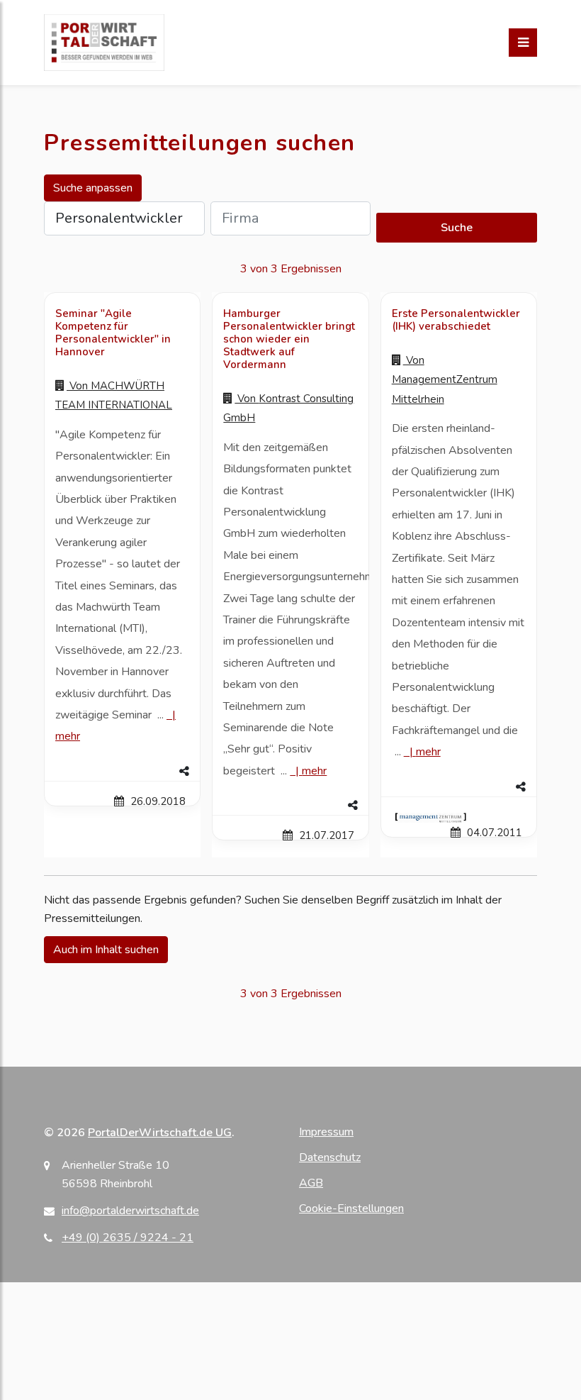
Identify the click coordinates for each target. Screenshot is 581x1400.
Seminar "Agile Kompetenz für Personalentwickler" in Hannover (113, 332)
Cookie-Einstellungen (351, 1208)
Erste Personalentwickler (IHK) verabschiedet (456, 319)
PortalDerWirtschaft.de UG (160, 1132)
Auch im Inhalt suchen (106, 949)
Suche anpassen (92, 188)
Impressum (326, 1132)
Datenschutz (330, 1157)
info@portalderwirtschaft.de (130, 1210)
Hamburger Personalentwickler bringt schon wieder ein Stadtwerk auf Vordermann (289, 339)
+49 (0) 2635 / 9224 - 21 (127, 1237)
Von (444, 379)
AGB (311, 1183)
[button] (122, 771)
